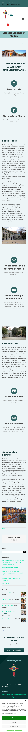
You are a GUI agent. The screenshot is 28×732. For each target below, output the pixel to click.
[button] (25, 700)
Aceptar (14, 717)
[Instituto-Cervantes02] (8, 24)
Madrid (3, 528)
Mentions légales (18, 730)
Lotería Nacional (8, 584)
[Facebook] (3, 630)
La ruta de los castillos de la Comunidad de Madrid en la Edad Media (13, 573)
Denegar (14, 722)
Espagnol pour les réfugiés (11, 567)
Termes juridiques (10, 730)
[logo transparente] (14, 663)
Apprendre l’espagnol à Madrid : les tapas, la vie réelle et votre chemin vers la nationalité (13, 562)
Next (23, 44)
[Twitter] (6, 630)
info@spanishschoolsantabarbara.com (11, 4)
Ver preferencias (14, 726)
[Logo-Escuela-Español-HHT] (8, 10)
